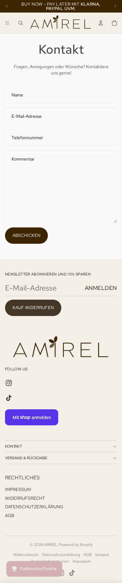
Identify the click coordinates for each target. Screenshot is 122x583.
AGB (9, 515)
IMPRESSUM (18, 489)
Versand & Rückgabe (26, 457)
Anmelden (101, 288)
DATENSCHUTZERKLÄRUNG (34, 506)
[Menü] (7, 23)
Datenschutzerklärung (61, 554)
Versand (102, 554)
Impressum (82, 561)
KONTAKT (13, 446)
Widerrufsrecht (26, 554)
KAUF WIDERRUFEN (33, 307)
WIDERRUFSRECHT (25, 498)
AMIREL (50, 544)
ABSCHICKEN (26, 235)
